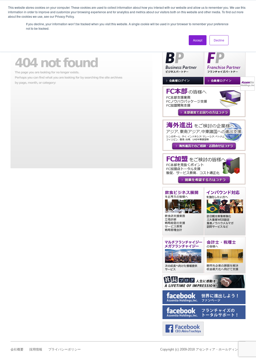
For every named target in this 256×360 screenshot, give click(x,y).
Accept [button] (197, 40)
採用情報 (35, 349)
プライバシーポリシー (64, 349)
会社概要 (17, 349)
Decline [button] (219, 40)
